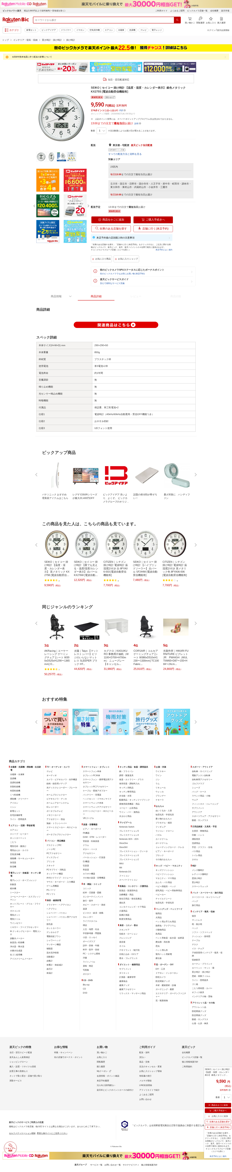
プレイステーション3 (129, 855)
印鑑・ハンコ (198, 835)
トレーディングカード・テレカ (170, 847)
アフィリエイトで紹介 (149, 1090)
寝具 (194, 916)
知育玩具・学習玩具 (165, 814)
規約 (170, 250)
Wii (120, 867)
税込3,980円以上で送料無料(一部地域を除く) (44, 11)
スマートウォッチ (200, 886)
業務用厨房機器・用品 (129, 804)
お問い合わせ (145, 1099)
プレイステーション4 (129, 835)
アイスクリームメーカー (21, 959)
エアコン (109, 30)
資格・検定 (88, 966)
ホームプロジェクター (57, 795)
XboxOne (123, 843)
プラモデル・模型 (164, 823)
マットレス (197, 920)
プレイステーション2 (129, 859)
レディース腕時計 (200, 874)
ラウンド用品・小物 (201, 796)
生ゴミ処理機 (16, 955)
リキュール (161, 787)
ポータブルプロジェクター (59, 834)
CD (84, 989)
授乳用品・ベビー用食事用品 (169, 890)
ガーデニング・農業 (165, 989)
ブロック (160, 855)
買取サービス (16, 1080)
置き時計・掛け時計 (52, 40)
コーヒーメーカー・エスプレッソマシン (25, 898)
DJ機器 (86, 861)
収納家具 (196, 960)
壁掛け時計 (197, 878)
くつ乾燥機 (15, 795)
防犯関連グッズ (199, 1011)
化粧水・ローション (128, 934)
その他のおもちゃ (164, 859)
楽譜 (85, 909)
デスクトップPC (54, 845)
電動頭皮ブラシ (54, 936)
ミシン (13, 807)
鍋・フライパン (126, 771)
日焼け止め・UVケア (128, 954)
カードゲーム (162, 839)
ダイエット (124, 973)
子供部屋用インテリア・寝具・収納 (207, 954)
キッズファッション (165, 870)
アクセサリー (89, 853)
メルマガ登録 (145, 1080)
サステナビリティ (131, 1165)
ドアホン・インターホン (167, 973)
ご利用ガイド (161, 11)
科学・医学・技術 (91, 949)
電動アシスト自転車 (201, 775)
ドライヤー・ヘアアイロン (59, 905)
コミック (87, 888)
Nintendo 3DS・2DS (128, 839)
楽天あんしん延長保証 (20, 1057)
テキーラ (160, 800)
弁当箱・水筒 (125, 796)
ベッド (195, 928)
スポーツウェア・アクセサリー (206, 816)
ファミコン (124, 876)
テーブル (196, 940)
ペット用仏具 (162, 950)
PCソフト (51, 894)
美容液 (122, 942)
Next (199, 67)
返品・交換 (144, 1062)
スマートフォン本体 (92, 771)
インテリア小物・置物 (202, 996)
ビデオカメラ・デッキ (57, 799)
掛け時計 (70, 40)
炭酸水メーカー (17, 938)
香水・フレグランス (128, 958)
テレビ (143, 30)
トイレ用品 (197, 855)
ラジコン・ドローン (165, 831)
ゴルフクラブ (198, 783)
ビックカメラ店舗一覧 (197, 11)
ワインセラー (16, 923)
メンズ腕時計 (198, 870)
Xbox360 (123, 847)
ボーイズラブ (89, 941)
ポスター (87, 974)
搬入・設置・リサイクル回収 (23, 1066)
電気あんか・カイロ (19, 850)
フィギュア (161, 827)
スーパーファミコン (128, 880)
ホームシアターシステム (58, 803)
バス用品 (196, 851)
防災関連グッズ (163, 981)
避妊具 (122, 903)
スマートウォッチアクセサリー (97, 807)
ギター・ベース (90, 849)
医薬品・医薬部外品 (128, 890)
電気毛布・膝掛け (18, 846)
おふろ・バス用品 (164, 882)
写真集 (86, 970)
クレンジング (125, 938)
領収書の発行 (145, 1076)
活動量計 (51, 957)
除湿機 (13, 866)
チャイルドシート (164, 899)
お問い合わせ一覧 (112, 1165)
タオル (195, 859)
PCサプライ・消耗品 (56, 869)
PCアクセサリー (54, 853)
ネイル (122, 946)
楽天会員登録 (223, 30)
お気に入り (102, 1057)
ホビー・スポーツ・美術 (94, 905)
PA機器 (86, 833)
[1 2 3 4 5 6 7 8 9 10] (101, 130)
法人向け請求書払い (106, 1085)
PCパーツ (51, 890)
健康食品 (123, 981)
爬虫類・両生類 (163, 942)
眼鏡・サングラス (200, 820)
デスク (195, 944)
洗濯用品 (196, 843)
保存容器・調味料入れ (129, 783)
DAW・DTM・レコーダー (94, 837)
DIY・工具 (160, 969)
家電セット (31, 30)
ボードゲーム (162, 843)
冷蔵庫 (121, 30)
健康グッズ (124, 985)
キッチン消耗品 (126, 787)
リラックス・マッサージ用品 (132, 993)
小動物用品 (161, 930)
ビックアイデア (49, 30)
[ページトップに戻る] (227, 754)
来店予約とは (161, 250)
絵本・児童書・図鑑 (92, 892)
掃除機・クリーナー (19, 799)
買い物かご (102, 1052)
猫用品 (159, 913)
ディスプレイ (53, 857)
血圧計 (50, 969)
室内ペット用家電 (164, 954)
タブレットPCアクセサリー (95, 786)
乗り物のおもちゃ (164, 819)
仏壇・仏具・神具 (200, 1023)
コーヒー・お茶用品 (128, 808)
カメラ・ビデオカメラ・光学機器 (62, 779)
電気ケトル (15, 919)
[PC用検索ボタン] (177, 20)
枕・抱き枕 (197, 924)
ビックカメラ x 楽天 (12, 11)
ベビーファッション (165, 874)
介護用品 (123, 911)
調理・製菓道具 (126, 775)
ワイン (159, 775)
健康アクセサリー (127, 989)
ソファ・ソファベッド (202, 932)
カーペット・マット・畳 (203, 968)
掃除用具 (196, 839)
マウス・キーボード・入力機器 (61, 882)
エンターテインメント (93, 896)
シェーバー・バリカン (57, 913)
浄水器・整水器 (17, 946)
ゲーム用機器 (53, 886)
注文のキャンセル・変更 (150, 1066)
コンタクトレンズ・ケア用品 (132, 907)
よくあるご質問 (177, 11)
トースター (15, 892)
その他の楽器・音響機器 (94, 878)
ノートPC (51, 849)
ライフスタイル (90, 921)
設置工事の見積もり (19, 1071)
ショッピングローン (19, 1062)
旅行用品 (196, 905)
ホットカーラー (54, 928)
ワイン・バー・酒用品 (129, 812)
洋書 (85, 958)
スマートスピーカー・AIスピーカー (62, 829)
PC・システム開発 (91, 954)
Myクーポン (102, 1071)
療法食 (159, 958)
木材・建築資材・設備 (166, 985)
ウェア (195, 800)
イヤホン (80, 30)
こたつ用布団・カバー (202, 988)
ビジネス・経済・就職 (93, 913)
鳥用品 (159, 934)
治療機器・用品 (126, 894)
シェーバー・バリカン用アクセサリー (62, 918)
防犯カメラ (161, 977)
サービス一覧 (96, 1165)
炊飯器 (13, 884)
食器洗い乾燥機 (17, 942)
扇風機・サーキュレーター (22, 858)
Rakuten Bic (16, 20)
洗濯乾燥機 (15, 782)
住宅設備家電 (16, 815)
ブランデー (161, 796)
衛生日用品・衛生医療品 (130, 899)
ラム (158, 783)
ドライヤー (66, 30)
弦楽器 (86, 865)
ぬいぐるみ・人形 (164, 810)
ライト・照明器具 (18, 819)
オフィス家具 (198, 992)
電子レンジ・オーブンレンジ (23, 880)
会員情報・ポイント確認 (108, 1076)
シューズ (196, 787)
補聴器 (50, 948)
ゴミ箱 (195, 984)
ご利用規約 (187, 1066)
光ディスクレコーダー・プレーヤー (62, 789)
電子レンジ (157, 30)
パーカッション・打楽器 (94, 857)
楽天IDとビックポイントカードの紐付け (115, 1090)
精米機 (13, 888)
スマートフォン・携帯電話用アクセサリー (98, 781)
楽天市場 (225, 11)
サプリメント (125, 969)
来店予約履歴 (103, 1080)
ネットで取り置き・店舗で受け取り (26, 1076)
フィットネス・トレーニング (205, 804)
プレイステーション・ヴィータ (133, 851)
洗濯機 (132, 30)
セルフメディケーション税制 (22, 1133)
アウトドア (197, 812)
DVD (85, 993)
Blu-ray (86, 985)
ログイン (211, 30)
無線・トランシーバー (57, 823)
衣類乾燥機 (15, 786)
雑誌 (85, 925)
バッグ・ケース (199, 792)
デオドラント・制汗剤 (129, 950)
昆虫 (158, 946)
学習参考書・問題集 (92, 933)
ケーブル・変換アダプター (95, 791)
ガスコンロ (15, 911)
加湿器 (13, 862)
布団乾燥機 (15, 791)
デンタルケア (53, 932)
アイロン (14, 803)
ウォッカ (160, 792)
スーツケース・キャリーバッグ (206, 897)
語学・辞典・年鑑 (91, 945)
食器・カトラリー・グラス (131, 779)
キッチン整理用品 (127, 792)
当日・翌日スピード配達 (21, 1052)
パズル (159, 835)
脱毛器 (50, 924)
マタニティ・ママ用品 (166, 878)
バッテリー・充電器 (92, 795)
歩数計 (50, 961)
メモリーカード (54, 815)
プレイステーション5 (129, 831)
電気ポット (15, 915)
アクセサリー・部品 (56, 819)
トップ (5, 40)
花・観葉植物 (162, 1000)
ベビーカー (161, 894)
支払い (142, 1057)
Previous (32, 67)
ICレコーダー (53, 807)
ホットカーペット (18, 838)
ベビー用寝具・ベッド (166, 886)
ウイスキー (161, 771)
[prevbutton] (36, 475)
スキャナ (51, 865)
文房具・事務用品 (200, 831)
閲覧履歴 (101, 1062)
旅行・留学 (88, 901)
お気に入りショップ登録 (150, 1071)
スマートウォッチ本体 (93, 803)
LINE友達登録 (145, 1085)
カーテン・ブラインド (202, 964)
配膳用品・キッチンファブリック (134, 800)
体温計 (50, 973)
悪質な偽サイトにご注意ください (52, 1133)
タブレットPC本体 (91, 775)
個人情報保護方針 (190, 1062)
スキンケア (124, 930)
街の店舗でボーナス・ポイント (68, 1057)
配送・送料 (144, 1052)
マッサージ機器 (54, 944)
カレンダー (88, 917)
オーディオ (52, 775)
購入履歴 (101, 1066)
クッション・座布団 (201, 936)
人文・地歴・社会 (91, 929)
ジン (158, 779)
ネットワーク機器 (55, 874)
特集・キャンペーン (63, 1052)
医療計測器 (124, 915)
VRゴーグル (88, 818)
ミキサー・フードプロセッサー (24, 927)
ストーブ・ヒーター (19, 834)
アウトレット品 (199, 1007)
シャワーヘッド (54, 940)
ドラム (86, 845)
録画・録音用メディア (57, 783)
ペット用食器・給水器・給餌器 (170, 938)
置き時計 (196, 882)
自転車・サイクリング (202, 771)
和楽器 (86, 869)
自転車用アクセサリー (202, 779)
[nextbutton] (195, 475)
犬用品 (159, 917)
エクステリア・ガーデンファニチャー (171, 995)
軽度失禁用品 (125, 919)
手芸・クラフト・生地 (202, 847)
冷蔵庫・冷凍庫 (17, 774)
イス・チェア (198, 948)
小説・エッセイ (90, 937)
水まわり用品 (125, 816)
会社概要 (214, 11)
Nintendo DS (125, 872)
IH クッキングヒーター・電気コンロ (25, 933)
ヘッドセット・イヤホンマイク (97, 799)
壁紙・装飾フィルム (201, 976)
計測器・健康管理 (127, 977)
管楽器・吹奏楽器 (91, 841)
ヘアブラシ (52, 909)
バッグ (195, 901)
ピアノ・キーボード (92, 829)
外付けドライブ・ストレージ (60, 878)
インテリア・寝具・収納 (25, 40)
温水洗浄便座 (53, 952)
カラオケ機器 (89, 874)
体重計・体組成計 (55, 965)
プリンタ (51, 861)
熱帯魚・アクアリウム (166, 925)
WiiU (121, 863)
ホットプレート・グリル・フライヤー (25, 905)
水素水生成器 (16, 950)
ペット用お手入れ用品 (166, 921)
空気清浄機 (95, 30)
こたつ (13, 842)
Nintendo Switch (126, 827)
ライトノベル (89, 962)
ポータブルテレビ (55, 811)
